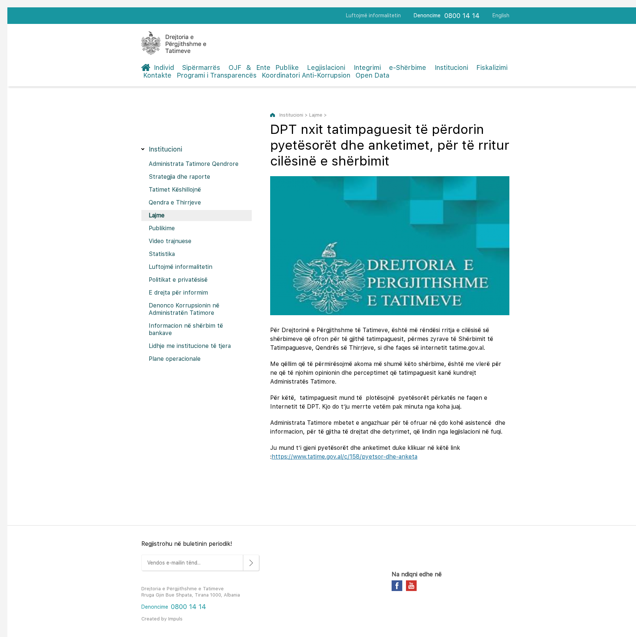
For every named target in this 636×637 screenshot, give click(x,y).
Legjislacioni (326, 67)
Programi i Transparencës (217, 75)
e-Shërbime (407, 67)
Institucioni (451, 67)
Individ (164, 67)
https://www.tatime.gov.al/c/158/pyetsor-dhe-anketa (344, 456)
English (500, 15)
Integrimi (367, 67)
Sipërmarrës (201, 67)
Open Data (372, 75)
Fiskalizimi (492, 67)
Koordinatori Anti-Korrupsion (306, 75)
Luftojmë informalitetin (373, 15)
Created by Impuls (162, 619)
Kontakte (157, 75)
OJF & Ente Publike (264, 67)
